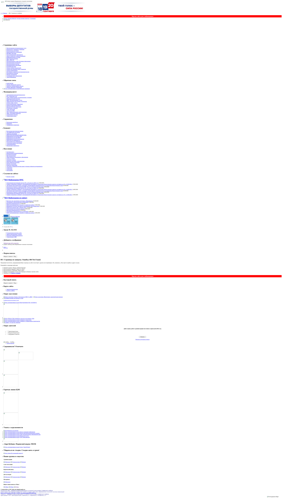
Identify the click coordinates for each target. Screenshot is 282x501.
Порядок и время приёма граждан (14, 86)
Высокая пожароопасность (13, 203)
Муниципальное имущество (13, 62)
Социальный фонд (11, 144)
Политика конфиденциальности (14, 235)
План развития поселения (12, 162)
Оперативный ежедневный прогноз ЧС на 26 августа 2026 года (22, 182)
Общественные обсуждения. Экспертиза (16, 101)
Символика (9, 167)
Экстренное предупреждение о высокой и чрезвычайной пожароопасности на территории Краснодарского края (34, 185)
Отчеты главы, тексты (12, 102)
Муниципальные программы (13, 65)
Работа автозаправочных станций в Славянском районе (20, 205)
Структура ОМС (10, 110)
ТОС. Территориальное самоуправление (16, 112)
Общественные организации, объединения (17, 157)
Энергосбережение (11, 77)
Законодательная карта (12, 289)
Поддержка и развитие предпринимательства (17, 72)
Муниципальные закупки (12, 64)
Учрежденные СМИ (11, 237)
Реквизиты (9, 123)
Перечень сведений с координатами (15, 161)
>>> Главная (4, 13)
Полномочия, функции (12, 73)
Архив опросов (10, 343)
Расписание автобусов (12, 122)
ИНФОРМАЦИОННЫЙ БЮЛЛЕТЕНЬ (16, 135)
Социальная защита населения (14, 143)
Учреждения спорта (11, 116)
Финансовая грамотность (12, 145)
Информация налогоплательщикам (15, 139)
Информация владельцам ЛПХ (14, 136)
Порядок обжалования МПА (13, 105)
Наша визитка (6, 247)
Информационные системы (13, 57)
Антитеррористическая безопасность (15, 94)
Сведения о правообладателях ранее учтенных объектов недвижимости (24, 166)
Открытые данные (11, 159)
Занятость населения (11, 133)
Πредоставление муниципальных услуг (16, 48)
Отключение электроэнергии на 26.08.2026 (17, 202)
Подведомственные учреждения (14, 104)
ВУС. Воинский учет (11, 96)
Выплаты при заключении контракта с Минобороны (19, 201)
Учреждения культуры (12, 114)
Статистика (9, 169)
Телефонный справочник (12, 125)
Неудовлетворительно (13, 332)
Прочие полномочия (11, 74)
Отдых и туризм (10, 158)
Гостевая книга (10, 152)
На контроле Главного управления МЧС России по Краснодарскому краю (25, 186)
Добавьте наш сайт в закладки (11, 243)
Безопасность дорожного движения (15, 49)
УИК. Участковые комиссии (13, 113)
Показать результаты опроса (142, 339)
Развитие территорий (11, 165)
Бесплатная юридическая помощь (14, 131)
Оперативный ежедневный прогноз (15, 208)
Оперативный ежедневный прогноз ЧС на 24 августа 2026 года (22, 193)
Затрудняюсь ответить (13, 334)
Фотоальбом (9, 170)
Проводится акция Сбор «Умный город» (16, 207)
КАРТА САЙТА (10, 290)
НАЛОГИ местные (11, 66)
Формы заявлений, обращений (14, 87)
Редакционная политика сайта (14, 233)
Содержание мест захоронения (14, 75)
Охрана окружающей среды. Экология (16, 69)
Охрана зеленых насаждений (13, 68)
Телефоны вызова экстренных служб (11, 300)
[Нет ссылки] (6, 487)
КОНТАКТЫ (9, 83)
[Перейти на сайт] (18, 297)
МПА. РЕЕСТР (10, 60)
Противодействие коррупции (13, 106)
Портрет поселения (11, 163)
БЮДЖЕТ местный (11, 53)
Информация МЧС (16, 180)
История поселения (11, 154)
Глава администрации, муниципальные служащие (19, 97)
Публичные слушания (12, 108)
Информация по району (17, 198)
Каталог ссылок (10, 176)
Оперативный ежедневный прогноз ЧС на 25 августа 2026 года (22, 188)
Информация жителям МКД (13, 137)
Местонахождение (11, 155)
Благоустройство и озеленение (14, 52)
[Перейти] (7, 462)
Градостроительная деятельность (14, 54)
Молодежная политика (12, 58)
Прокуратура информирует (13, 140)
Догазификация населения (13, 132)
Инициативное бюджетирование (14, 153)
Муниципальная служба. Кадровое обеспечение (18, 61)
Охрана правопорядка (11, 70)
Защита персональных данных (14, 234)
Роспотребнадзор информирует (14, 141)
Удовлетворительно (13, 331)
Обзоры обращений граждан (13, 84)
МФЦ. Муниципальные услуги (14, 100)
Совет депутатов (10, 109)
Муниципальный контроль (13, 98)
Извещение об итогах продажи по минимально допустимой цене (22, 206)
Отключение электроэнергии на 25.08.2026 (17, 211)
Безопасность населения (12, 50)
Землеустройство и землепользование (15, 56)
